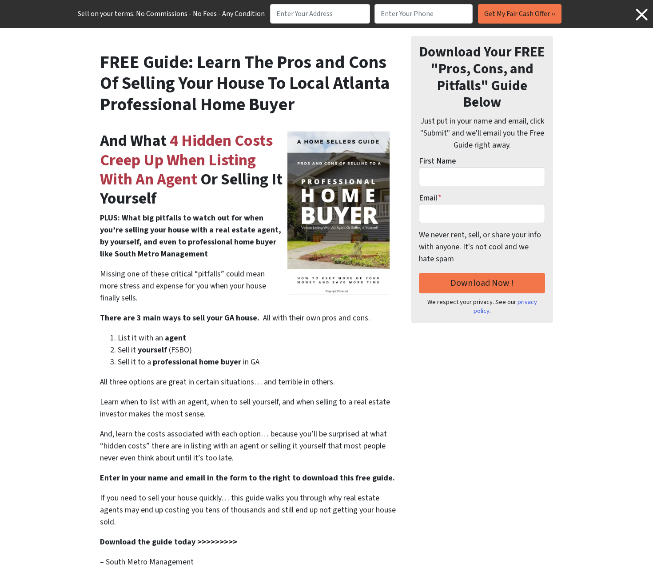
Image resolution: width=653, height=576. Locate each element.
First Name (437, 161)
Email (430, 198)
